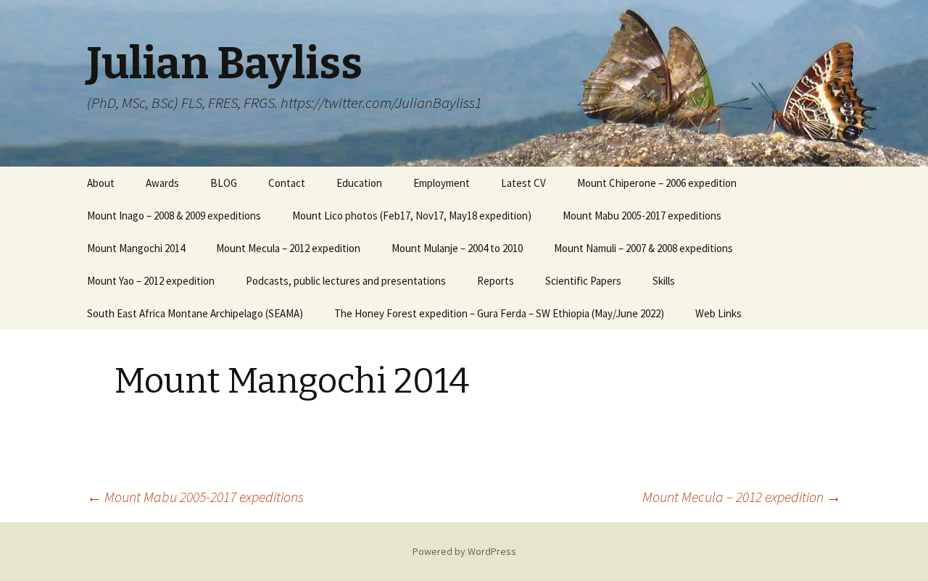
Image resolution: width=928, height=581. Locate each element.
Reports (495, 281)
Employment (441, 183)
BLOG (223, 183)
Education (359, 183)
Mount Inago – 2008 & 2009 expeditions (174, 215)
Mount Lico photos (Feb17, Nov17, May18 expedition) (411, 215)
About (101, 183)
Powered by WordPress (464, 551)
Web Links (718, 313)
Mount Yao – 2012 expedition (151, 281)
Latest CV (523, 183)
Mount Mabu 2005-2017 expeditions (642, 215)
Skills (663, 281)
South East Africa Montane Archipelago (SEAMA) (195, 313)
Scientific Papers (583, 281)
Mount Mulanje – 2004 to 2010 (457, 248)
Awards (162, 183)
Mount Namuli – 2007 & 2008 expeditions (643, 248)
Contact (286, 183)
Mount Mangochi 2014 (136, 248)
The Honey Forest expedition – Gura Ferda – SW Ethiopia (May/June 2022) (499, 313)
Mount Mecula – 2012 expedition (288, 248)
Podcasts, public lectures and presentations (346, 281)
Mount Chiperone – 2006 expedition (657, 183)
